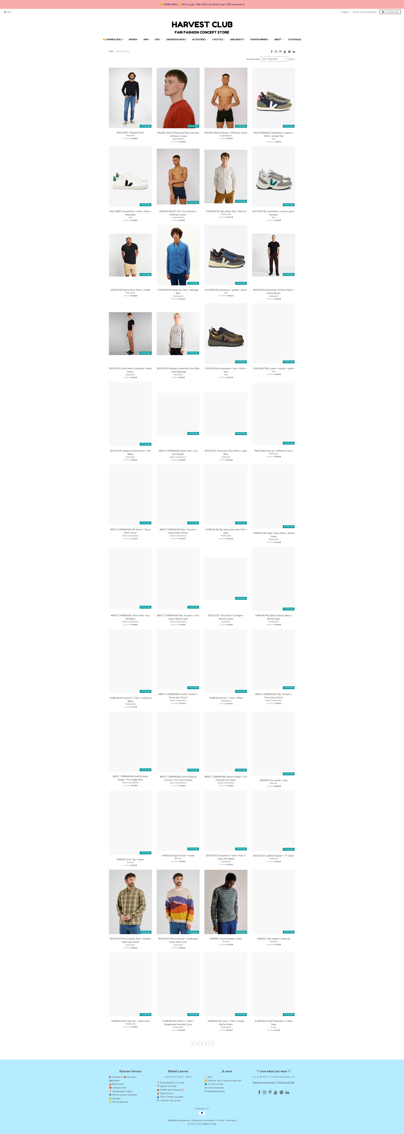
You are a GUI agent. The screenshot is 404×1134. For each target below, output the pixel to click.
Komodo (273, 783)
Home (111, 51)
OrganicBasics (178, 139)
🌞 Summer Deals (112, 39)
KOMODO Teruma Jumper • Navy (226, 938)
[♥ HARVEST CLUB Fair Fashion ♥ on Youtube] (285, 51)
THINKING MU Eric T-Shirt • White (226, 697)
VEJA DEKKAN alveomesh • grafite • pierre (226, 289)
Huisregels (231, 1120)
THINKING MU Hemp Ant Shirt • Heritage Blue (178, 291)
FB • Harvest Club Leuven (169, 1100)
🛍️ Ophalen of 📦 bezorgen (122, 1076)
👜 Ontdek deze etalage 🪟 (170, 1089)
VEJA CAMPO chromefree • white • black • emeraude (130, 213)
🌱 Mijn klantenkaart (118, 1101)
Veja (273, 139)
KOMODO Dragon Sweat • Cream (178, 855)
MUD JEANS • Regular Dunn (130, 132)
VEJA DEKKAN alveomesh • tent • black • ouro (226, 370)
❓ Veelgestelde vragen (120, 1091)
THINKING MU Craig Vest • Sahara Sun (130, 1020)
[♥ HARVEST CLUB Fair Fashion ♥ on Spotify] (289, 51)
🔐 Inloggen (115, 1098)
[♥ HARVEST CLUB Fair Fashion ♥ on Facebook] (272, 51)
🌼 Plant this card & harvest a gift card (222, 1080)
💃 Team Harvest (165, 1093)
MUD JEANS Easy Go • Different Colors (274, 450)
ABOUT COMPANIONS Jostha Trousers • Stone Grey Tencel (178, 699)
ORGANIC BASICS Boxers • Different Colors (225, 132)
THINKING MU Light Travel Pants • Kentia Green (273, 535)
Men (146, 39)
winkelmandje (392, 12)
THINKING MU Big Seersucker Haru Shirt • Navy (226, 535)
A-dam (273, 1027)
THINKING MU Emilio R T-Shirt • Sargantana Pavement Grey (178, 1022)
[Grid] (290, 59)
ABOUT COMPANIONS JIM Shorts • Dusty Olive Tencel (130, 535)
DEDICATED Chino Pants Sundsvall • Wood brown (130, 370)
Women (133, 39)
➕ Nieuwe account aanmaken (123, 1094)
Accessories (199, 39)
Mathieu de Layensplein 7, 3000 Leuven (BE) (273, 1082)
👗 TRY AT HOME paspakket (170, 1096)
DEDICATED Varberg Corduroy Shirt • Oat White (130, 452)
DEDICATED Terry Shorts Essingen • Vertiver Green (226, 617)
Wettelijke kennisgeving (178, 1120)
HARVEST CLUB (209, 1123)
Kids (157, 39)
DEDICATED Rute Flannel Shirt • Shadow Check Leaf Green (130, 940)
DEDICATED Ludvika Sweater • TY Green (273, 855)
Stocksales (294, 39)
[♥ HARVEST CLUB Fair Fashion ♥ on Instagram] (276, 51)
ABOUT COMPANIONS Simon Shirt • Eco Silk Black (130, 617)
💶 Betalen (114, 1080)
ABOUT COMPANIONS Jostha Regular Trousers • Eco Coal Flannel (178, 778)
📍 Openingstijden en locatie (170, 1082)
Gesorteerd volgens (253, 59)
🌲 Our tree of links (213, 1084)
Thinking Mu (226, 214)
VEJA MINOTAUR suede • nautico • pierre (273, 368)
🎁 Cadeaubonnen (117, 1087)
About (278, 39)
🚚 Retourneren (116, 1084)
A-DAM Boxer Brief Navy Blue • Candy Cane (273, 1022)
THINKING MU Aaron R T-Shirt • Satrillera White (130, 699)
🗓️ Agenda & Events (167, 1086)
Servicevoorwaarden (214, 1087)
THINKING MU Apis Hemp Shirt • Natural (226, 211)
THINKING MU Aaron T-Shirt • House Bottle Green (225, 1022)
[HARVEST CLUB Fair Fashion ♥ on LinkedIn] (294, 51)
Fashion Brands (259, 39)
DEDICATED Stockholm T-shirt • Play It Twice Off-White (226, 857)
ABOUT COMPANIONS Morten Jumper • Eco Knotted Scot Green (226, 778)
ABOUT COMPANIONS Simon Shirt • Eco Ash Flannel (178, 452)
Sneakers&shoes (176, 39)
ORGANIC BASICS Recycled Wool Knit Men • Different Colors (178, 134)
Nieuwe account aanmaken (365, 12)
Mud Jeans (130, 135)
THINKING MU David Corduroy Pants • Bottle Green (273, 617)
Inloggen (345, 12)
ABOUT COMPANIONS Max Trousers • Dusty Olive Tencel (178, 535)
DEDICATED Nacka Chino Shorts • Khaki (130, 289)
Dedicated (130, 293)
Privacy (220, 1120)
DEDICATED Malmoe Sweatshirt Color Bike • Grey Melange (178, 370)
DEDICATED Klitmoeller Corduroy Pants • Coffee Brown (273, 291)
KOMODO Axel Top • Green (130, 859)
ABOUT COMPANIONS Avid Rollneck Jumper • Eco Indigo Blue (130, 778)
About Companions (178, 457)
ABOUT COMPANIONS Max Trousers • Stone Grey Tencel (273, 699)
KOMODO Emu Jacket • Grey (274, 780)
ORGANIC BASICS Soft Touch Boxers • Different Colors (178, 213)
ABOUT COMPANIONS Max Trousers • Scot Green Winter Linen (178, 617)
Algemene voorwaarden (203, 1120)
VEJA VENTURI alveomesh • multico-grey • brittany (273, 213)
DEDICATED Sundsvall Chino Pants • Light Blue (226, 452)
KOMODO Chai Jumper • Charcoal (273, 938)
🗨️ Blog (208, 1076)
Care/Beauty (237, 39)
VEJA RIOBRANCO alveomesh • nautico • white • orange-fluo (273, 134)
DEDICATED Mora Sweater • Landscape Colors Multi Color (178, 940)
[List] (294, 59)
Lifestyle (217, 39)
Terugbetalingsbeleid (214, 1091)
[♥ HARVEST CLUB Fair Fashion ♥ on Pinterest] (280, 51)
